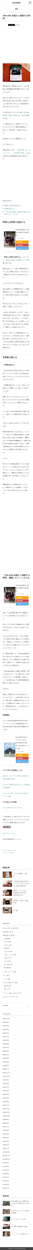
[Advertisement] (16, 44)
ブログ (6, 961)
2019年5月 (6, 1173)
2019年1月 (6, 1188)
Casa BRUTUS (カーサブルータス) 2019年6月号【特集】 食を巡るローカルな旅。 (22, 742)
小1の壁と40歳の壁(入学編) (19, 1226)
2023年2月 (6, 1033)
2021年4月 (6, 1094)
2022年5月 (6, 1055)
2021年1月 (6, 1105)
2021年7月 (6, 1087)
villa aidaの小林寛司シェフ (17, 260)
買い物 (6, 968)
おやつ (6, 942)
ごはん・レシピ (8, 955)
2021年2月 (6, 1101)
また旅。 (16, 910)
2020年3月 (6, 1141)
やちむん (6, 945)
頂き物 (6, 938)
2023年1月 (6, 1036)
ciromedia (12, 852)
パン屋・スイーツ (8, 972)
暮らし (6, 989)
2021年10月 (6, 1076)
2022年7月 (6, 1047)
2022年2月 (6, 1065)
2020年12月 (6, 1109)
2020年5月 (6, 1134)
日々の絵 (6, 964)
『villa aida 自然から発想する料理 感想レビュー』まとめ (17, 213)
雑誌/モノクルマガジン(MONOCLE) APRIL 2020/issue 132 (20, 892)
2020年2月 (6, 1145)
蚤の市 (6, 986)
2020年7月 (6, 1127)
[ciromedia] (16, 2)
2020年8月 (6, 1123)
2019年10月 (6, 1159)
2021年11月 (6, 1073)
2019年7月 (6, 1170)
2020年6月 (6, 1130)
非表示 (8, 201)
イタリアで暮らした (8, 982)
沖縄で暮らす (6, 935)
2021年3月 (6, 1098)
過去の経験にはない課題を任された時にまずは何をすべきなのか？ (20, 1203)
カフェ (5, 975)
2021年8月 (6, 1083)
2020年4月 (6, 1137)
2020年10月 (6, 1116)
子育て (6, 958)
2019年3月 (6, 1181)
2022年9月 (6, 1040)
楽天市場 (19, 245)
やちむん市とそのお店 (9, 928)
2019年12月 (6, 1152)
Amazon (19, 242)
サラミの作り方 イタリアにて (12, 808)
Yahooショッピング (22, 248)
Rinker (22, 238)
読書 (16, 9)
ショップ (5, 979)
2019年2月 (6, 1184)
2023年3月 (6, 1029)
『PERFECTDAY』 (19, 153)
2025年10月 (6, 1018)
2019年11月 (6, 1155)
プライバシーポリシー (9, 997)
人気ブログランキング (9, 833)
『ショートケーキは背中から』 (20, 1234)
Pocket (17, 25)
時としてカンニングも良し (19, 1219)
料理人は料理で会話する (12, 205)
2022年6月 (6, 1051)
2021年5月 (6, 1091)
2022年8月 (6, 1044)
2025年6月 (6, 1022)
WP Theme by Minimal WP (19, 1248)
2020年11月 (6, 1112)
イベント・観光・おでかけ (10, 993)
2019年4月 (6, 1177)
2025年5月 (6, 1026)
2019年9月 (6, 1163)
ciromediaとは (7, 932)
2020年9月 (6, 1119)
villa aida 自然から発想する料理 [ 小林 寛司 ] (22, 232)
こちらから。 (18, 839)
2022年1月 (6, 1069)
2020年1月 (6, 1148)
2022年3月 (6, 1062)
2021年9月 (6, 1080)
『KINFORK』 (20, 150)
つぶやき (6, 951)
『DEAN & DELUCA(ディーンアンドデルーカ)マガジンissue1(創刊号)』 (21, 883)
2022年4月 (6, 1058)
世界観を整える (9, 209)
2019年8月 (6, 1166)
